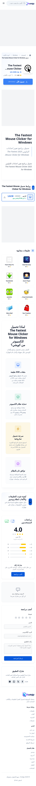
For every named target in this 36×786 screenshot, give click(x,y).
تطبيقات (32, 711)
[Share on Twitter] (18, 681)
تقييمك (30, 614)
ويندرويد (32, 758)
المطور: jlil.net (18, 780)
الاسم (30, 623)
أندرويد (32, 755)
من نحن (32, 730)
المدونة (32, 717)
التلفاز (32, 765)
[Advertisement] (18, 28)
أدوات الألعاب (6, 55)
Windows (15, 55)
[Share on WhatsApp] (14, 681)
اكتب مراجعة (18, 574)
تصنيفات (32, 721)
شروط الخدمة (30, 740)
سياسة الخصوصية (29, 736)
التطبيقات (23, 55)
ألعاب (32, 714)
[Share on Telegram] (10, 681)
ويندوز (32, 752)
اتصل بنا (32, 733)
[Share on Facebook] (22, 681)
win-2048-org (14, 72)
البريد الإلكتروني (27, 632)
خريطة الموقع (30, 743)
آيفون (32, 762)
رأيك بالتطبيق (28, 642)
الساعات (32, 768)
